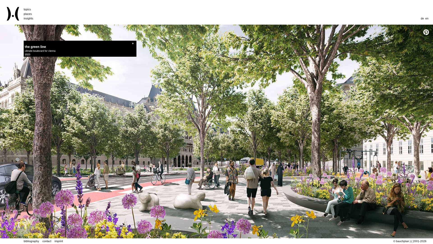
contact (46, 241)
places (28, 14)
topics (27, 9)
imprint (59, 241)
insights (28, 18)
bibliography (31, 241)
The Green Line (35, 46)
